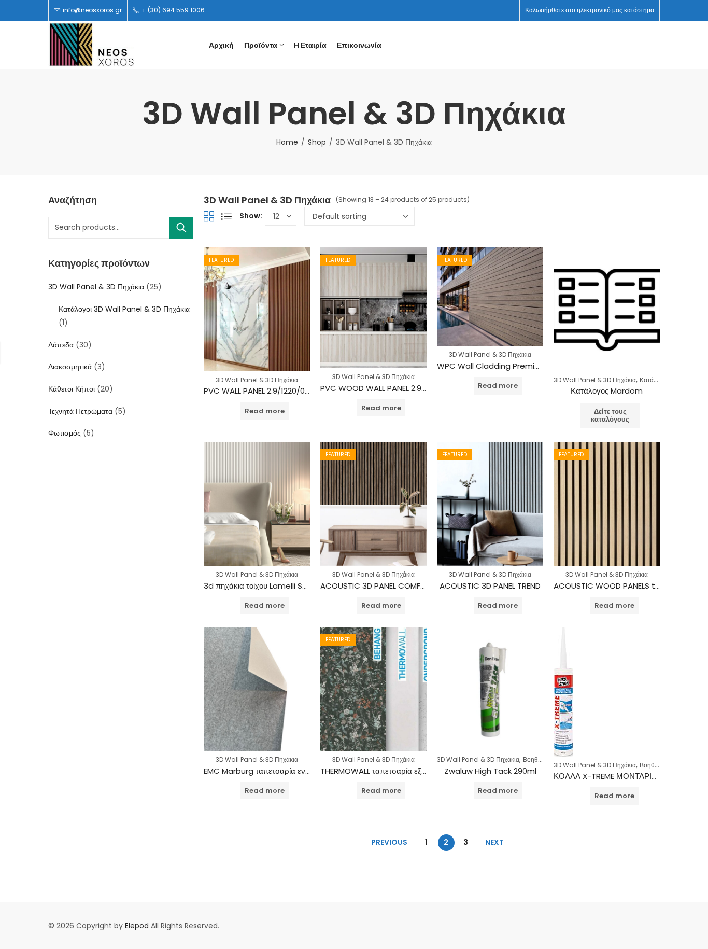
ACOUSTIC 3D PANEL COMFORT (378, 585)
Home (287, 142)
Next (494, 842)
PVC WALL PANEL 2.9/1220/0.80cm (266, 390)
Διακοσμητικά (70, 366)
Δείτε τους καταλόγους (610, 416)
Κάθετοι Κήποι (71, 389)
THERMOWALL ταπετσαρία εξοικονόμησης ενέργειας (410, 770)
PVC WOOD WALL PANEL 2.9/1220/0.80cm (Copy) (411, 388)
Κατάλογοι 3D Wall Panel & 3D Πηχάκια (124, 309)
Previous (389, 842)
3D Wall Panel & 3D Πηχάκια (257, 379)
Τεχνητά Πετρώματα (80, 411)
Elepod (137, 925)
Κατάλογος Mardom (607, 390)
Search (181, 228)
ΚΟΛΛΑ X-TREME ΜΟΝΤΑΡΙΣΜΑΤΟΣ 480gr (630, 776)
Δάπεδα (61, 345)
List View (226, 216)
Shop (317, 142)
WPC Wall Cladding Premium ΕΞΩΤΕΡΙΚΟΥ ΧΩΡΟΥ (532, 365)
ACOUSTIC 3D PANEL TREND (490, 585)
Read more (265, 411)
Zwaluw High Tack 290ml (490, 770)
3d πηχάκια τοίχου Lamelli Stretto (265, 585)
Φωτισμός (64, 433)
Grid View (209, 216)
